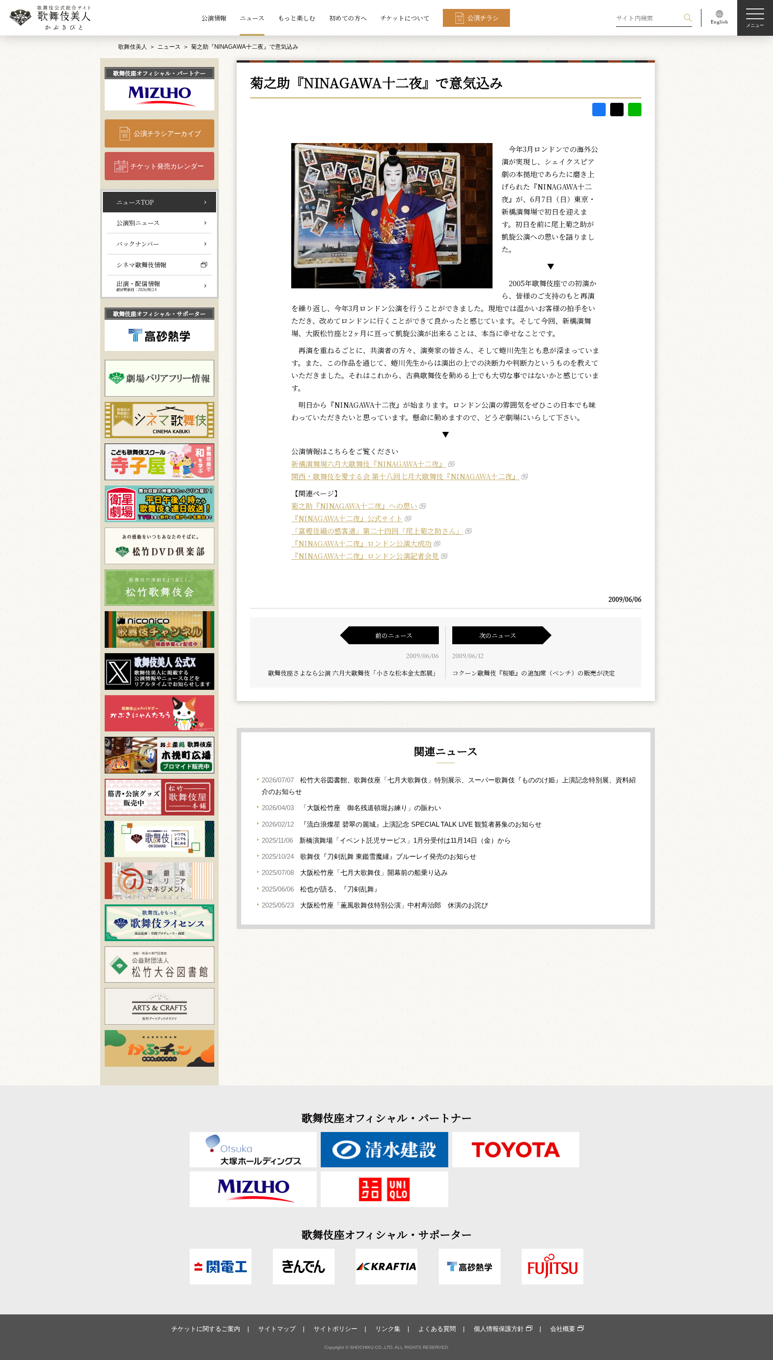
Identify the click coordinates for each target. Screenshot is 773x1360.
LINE (634, 109)
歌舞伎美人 (132, 46)
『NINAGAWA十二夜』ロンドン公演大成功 (361, 543)
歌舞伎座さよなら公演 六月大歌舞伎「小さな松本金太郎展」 (353, 672)
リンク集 (387, 1328)
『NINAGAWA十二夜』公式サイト (347, 518)
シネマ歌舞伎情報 (141, 264)
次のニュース (497, 635)
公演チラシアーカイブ (167, 133)
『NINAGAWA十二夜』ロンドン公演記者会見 (365, 556)
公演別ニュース (138, 222)
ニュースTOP (135, 202)
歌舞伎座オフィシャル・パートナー (159, 73)
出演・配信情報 (138, 285)
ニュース (252, 17)
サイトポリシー (335, 1328)
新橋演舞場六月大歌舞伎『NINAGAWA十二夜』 (368, 464)
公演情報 (213, 17)
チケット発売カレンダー (167, 166)
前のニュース (393, 635)
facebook (599, 109)
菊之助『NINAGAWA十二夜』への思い (354, 506)
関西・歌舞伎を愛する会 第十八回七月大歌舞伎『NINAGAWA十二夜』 (405, 476)
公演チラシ (483, 17)
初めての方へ (348, 17)
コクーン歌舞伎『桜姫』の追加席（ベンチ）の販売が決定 (533, 672)
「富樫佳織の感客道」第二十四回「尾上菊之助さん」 (377, 531)
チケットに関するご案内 (205, 1328)
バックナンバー (137, 243)
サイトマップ (277, 1328)
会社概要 (562, 1328)
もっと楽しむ (296, 17)
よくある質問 (437, 1328)
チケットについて (404, 17)
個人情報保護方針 (499, 1328)
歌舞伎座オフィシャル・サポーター (159, 313)
